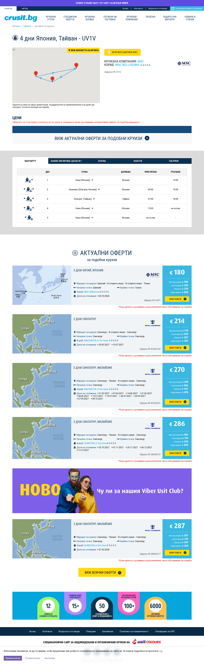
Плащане (91, 631)
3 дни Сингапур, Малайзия (92, 367)
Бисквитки (107, 631)
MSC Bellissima (127, 65)
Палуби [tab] (173, 161)
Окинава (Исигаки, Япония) (83, 189)
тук (160, 651)
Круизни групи (51, 18)
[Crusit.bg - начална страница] (20, 18)
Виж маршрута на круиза (85, 50)
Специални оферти (70, 18)
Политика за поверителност (134, 631)
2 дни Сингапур (84, 319)
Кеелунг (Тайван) (83, 199)
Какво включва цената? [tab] (66, 161)
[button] (52, 79)
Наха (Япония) (83, 180)
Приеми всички (12, 658)
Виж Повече (175, 299)
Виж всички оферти (100, 572)
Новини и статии (190, 18)
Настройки (50, 658)
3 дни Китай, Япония (88, 270)
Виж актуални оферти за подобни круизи (99, 138)
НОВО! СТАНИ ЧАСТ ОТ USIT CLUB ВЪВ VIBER (102, 3)
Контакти (138, 8)
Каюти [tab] (138, 161)
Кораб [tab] (102, 161)
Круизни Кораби (90, 18)
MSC (141, 61)
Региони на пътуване (110, 18)
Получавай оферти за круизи (188, 8)
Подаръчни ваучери (169, 18)
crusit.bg (8, 8)
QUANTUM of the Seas (95, 443)
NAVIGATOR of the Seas (96, 340)
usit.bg (25, 8)
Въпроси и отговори (158, 8)
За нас (125, 8)
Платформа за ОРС (165, 631)
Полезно (150, 17)
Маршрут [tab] (30, 161)
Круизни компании (132, 18)
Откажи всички (32, 658)
